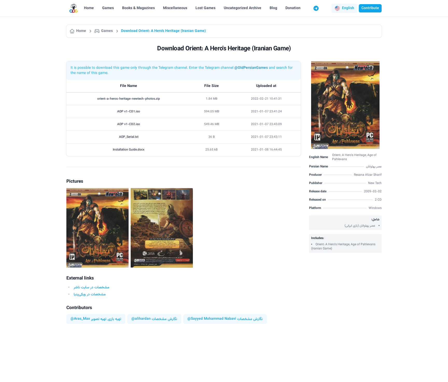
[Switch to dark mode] (326, 8)
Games (108, 8)
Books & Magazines (138, 8)
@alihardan (141, 319)
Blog (273, 8)
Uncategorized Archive (242, 8)
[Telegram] (316, 8)
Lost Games (205, 8)
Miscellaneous (175, 8)
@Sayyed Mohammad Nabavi (211, 319)
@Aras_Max (80, 319)
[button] (344, 8)
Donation (292, 8)
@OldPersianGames (251, 68)
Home (89, 8)
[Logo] (73, 8)
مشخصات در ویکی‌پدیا (90, 294)
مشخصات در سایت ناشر (91, 287)
